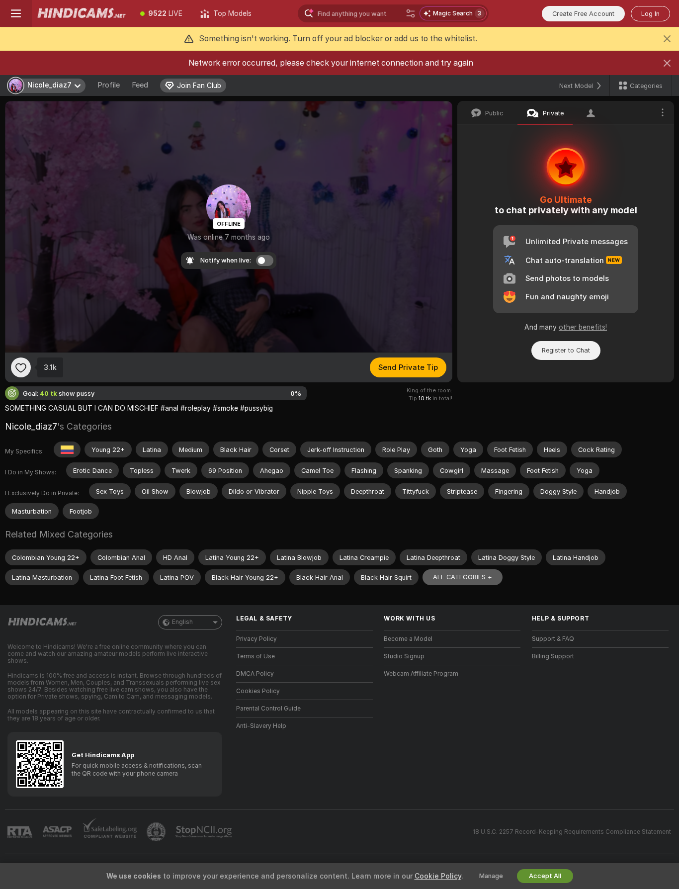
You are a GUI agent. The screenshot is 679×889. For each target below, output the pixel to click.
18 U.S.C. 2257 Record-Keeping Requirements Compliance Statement (572, 831)
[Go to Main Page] (81, 13)
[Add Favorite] (21, 367)
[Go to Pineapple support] (157, 831)
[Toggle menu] (16, 13)
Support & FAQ (553, 638)
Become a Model (408, 638)
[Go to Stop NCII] (204, 832)
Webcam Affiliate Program (421, 673)
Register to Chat (566, 350)
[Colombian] (67, 449)
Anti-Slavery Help (261, 725)
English (182, 622)
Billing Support (553, 656)
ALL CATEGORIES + (462, 577)
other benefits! (583, 327)
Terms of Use (255, 656)
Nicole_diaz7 (31, 426)
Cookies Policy (258, 691)
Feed (140, 85)
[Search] (411, 13)
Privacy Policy (256, 638)
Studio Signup (404, 656)
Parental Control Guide (268, 708)
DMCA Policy (255, 673)
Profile (108, 85)
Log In (650, 13)
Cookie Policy (438, 876)
